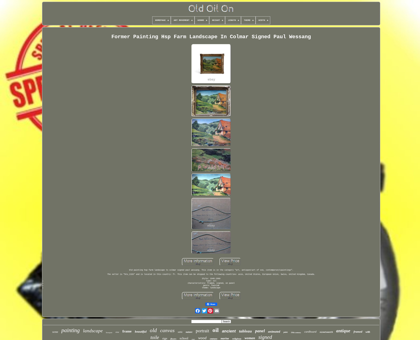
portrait (202, 330)
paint (286, 332)
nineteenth (326, 332)
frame (127, 331)
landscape (93, 330)
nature (189, 332)
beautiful (141, 331)
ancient (229, 331)
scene (55, 331)
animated (274, 331)
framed (358, 331)
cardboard (310, 331)
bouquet (109, 332)
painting (70, 330)
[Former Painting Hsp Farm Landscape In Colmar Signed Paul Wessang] (211, 64)
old (153, 330)
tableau (245, 331)
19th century (296, 332)
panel (260, 331)
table (180, 332)
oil (215, 330)
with (368, 331)
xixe (117, 332)
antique (343, 330)
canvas (167, 330)
